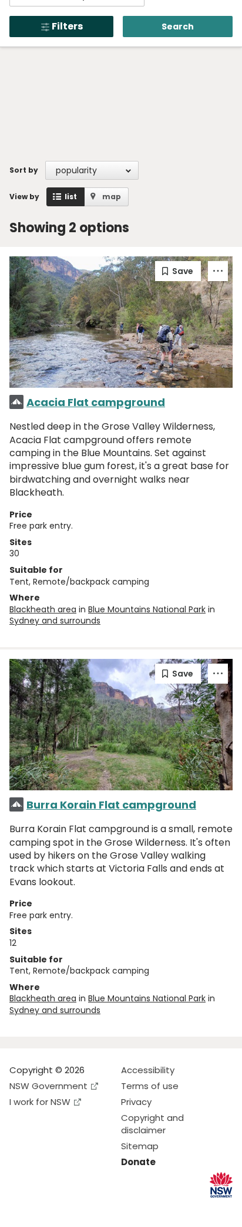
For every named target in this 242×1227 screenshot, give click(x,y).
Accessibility (147, 1070)
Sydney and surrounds (54, 620)
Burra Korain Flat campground (111, 804)
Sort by (23, 170)
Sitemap (140, 1146)
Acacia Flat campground (95, 402)
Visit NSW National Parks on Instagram (45, 1208)
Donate (138, 1162)
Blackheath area (42, 609)
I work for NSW (39, 1102)
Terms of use (150, 1086)
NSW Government (48, 1086)
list (71, 197)
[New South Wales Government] (221, 1185)
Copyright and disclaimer (152, 1123)
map (111, 197)
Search (178, 26)
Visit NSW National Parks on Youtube (71, 1208)
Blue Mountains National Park (147, 609)
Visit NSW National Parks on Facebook (20, 1208)
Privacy (136, 1102)
